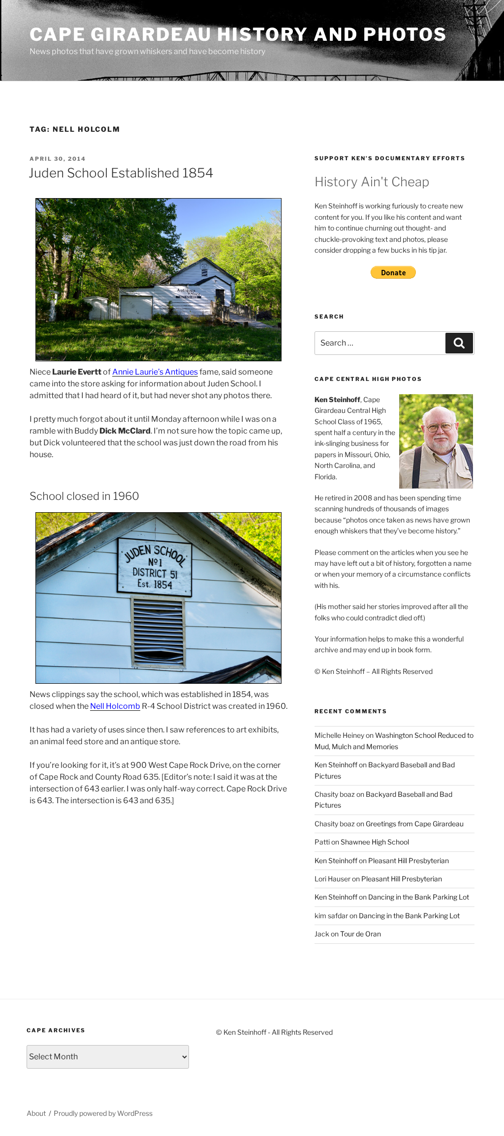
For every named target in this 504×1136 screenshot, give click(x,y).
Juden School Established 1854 (121, 172)
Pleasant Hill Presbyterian (408, 860)
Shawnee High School (375, 842)
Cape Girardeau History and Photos (238, 34)
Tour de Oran (360, 934)
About (36, 1113)
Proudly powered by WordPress (103, 1113)
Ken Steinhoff (336, 764)
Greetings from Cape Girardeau (415, 823)
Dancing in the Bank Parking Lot (418, 897)
